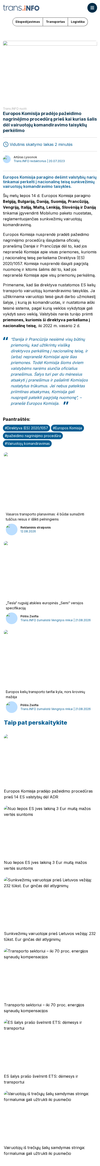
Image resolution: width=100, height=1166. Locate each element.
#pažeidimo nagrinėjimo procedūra (33, 436)
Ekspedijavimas (28, 22)
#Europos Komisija (67, 428)
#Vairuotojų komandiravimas (27, 443)
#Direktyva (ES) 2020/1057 (26, 428)
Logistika (78, 22)
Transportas (55, 22)
